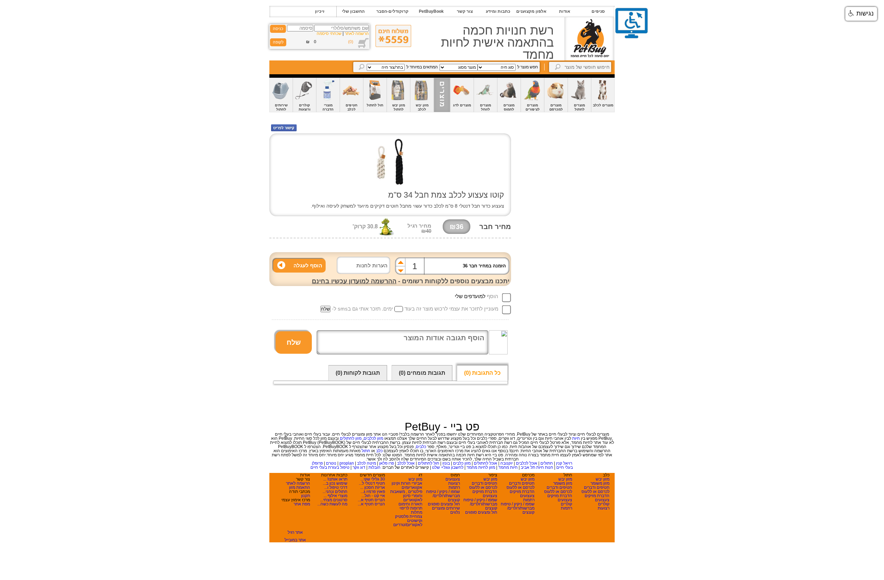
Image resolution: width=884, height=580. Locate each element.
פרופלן (317, 463)
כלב (379, 450)
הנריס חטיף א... (371, 499)
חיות (576, 438)
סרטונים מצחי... (333, 499)
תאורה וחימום (410, 504)
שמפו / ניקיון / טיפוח (518, 504)
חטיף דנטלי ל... (372, 483)
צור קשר (465, 11)
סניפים (598, 11)
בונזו (446, 463)
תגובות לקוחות (358, 373)
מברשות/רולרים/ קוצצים (521, 510)
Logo (589, 38)
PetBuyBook (431, 11)
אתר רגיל (295, 532)
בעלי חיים (564, 467)
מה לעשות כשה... (332, 504)
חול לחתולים (428, 463)
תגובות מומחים (422, 373)
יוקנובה (506, 463)
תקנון (305, 495)
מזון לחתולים (351, 438)
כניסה (278, 28)
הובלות (374, 467)
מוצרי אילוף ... (335, 495)
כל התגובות (482, 373)
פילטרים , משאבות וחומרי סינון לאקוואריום (406, 495)
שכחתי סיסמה (329, 33)
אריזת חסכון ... (372, 487)
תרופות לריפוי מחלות (411, 510)
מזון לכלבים (373, 438)
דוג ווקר (359, 467)
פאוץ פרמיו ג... (373, 491)
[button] (861, 14)
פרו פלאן (386, 463)
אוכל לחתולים (485, 463)
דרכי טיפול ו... (335, 487)
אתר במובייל (295, 540)
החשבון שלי (353, 11)
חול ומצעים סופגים (481, 512)
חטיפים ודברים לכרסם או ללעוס (595, 489)
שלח (294, 342)
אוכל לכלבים (526, 463)
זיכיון (319, 11)
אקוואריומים (412, 487)
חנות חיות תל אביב (537, 467)
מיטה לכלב (366, 463)
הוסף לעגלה (308, 265)
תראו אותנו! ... (335, 479)
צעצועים (602, 499)
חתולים (546, 463)
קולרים (603, 504)
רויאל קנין (564, 463)
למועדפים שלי (470, 296)
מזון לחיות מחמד (481, 467)
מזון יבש (602, 479)
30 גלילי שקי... (373, 479)
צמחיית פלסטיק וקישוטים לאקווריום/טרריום (407, 520)
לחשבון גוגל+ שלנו (447, 467)
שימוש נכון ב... (335, 483)
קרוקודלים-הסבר (392, 11)
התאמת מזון (299, 487)
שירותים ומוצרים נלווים (446, 510)
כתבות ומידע (498, 11)
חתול (366, 450)
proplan (346, 463)
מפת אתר (302, 504)
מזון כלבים (462, 463)
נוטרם (331, 463)
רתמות (566, 508)
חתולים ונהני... (335, 491)
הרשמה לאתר (357, 33)
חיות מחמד (508, 467)
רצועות (603, 508)
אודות (564, 11)
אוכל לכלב (406, 463)
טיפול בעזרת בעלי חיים (329, 467)
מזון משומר (599, 483)
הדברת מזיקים (597, 495)
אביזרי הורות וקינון (407, 483)
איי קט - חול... (373, 495)
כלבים (421, 446)
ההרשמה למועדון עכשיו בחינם (354, 281)
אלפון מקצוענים (531, 11)
